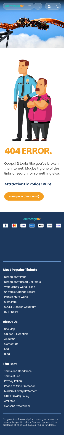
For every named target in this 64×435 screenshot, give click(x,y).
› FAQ (6, 349)
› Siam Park (10, 302)
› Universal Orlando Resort (19, 292)
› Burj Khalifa (10, 312)
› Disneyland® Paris (14, 277)
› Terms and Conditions (17, 371)
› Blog (6, 354)
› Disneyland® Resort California (22, 282)
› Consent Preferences (16, 406)
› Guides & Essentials (15, 334)
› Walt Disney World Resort (19, 287)
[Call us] (57, 6)
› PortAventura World (15, 297)
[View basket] (49, 6)
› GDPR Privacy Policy (16, 396)
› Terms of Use (11, 376)
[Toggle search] (38, 6)
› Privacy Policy (12, 381)
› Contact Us (10, 344)
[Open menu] (30, 6)
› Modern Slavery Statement (20, 391)
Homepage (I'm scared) (24, 196)
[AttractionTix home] (14, 6)
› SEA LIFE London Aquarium (19, 307)
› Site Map (9, 329)
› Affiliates (9, 401)
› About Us (9, 339)
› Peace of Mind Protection (19, 386)
